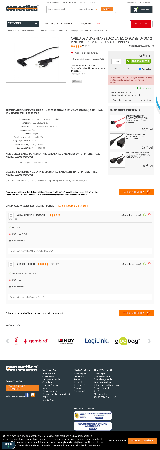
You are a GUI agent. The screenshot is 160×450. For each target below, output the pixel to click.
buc (118, 61)
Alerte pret (47, 388)
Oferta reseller (100, 394)
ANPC (96, 391)
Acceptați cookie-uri (142, 440)
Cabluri (16, 30)
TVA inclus (146, 69)
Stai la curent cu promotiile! (59, 23)
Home (9, 30)
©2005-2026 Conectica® (105, 397)
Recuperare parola (51, 379)
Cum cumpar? (53, 2)
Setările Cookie (49, 400)
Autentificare (48, 373)
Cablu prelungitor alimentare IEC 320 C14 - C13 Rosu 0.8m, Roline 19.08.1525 (137, 119)
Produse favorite (50, 385)
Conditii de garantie (103, 379)
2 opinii (86, 45)
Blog (98, 23)
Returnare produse (102, 382)
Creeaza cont (48, 376)
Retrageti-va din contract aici (56, 394)
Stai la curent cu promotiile (17, 388)
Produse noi (85, 23)
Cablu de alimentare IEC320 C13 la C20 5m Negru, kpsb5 (136, 136)
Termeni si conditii (102, 388)
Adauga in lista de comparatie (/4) (89, 59)
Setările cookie (117, 440)
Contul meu (47, 382)
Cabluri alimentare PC (29, 30)
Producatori (79, 391)
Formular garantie (50, 391)
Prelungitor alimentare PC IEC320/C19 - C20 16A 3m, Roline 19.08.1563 (138, 155)
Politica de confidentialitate (106, 385)
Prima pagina (80, 373)
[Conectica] (22, 368)
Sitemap (77, 379)
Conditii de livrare (69, 2)
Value (83, 74)
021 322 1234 (146, 100)
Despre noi (83, 2)
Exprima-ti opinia (133, 192)
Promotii (141, 23)
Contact (93, 2)
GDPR (45, 397)
